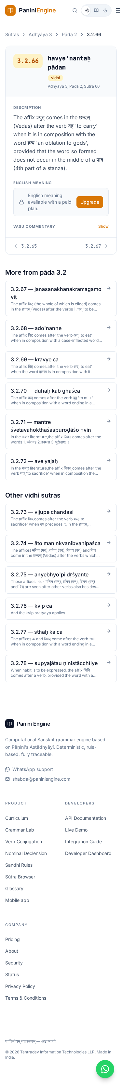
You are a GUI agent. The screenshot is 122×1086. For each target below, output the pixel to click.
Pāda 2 (69, 34)
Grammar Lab (19, 837)
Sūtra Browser (20, 884)
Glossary (14, 896)
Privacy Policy (20, 994)
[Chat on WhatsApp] (103, 1069)
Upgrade (89, 202)
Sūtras (12, 34)
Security (14, 970)
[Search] (75, 10)
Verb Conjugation (23, 849)
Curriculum (16, 825)
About (11, 959)
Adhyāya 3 (40, 34)
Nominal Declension (26, 860)
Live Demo (75, 837)
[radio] (87, 10)
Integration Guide (82, 849)
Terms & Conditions (25, 1005)
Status (12, 982)
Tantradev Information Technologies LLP (57, 1059)
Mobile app (17, 907)
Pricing (12, 947)
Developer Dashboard (87, 860)
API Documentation (84, 825)
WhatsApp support (32, 777)
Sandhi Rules (19, 872)
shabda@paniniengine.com (41, 786)
